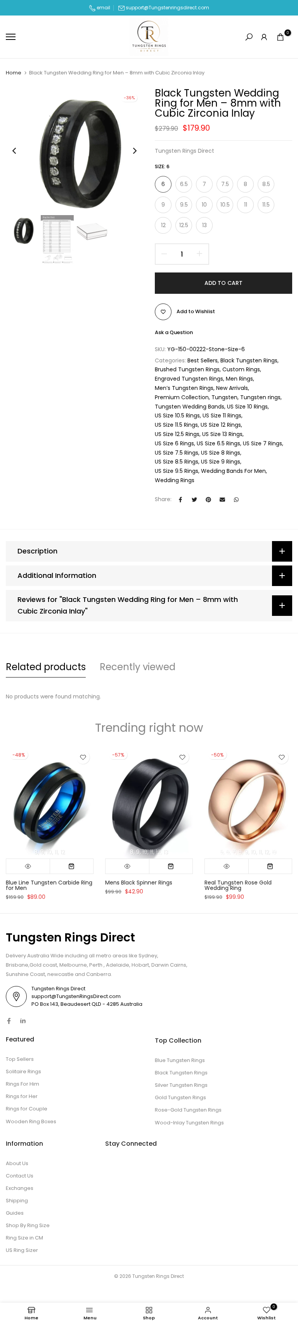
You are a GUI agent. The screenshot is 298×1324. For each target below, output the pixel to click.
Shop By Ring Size (28, 1225)
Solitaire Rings (23, 1071)
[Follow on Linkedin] (23, 1021)
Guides (15, 1213)
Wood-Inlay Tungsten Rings (189, 1122)
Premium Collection (182, 397)
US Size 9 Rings (220, 461)
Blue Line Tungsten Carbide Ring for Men (49, 884)
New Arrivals (232, 388)
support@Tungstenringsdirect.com (167, 7)
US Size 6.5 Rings (218, 443)
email (102, 7)
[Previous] (20, 150)
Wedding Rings (174, 480)
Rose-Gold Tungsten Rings (188, 1110)
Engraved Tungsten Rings (189, 379)
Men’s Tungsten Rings (184, 388)
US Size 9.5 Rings (176, 471)
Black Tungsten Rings (248, 360)
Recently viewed (137, 666)
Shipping (17, 1200)
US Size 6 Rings (174, 443)
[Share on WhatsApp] (236, 499)
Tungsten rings (260, 397)
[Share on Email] (222, 499)
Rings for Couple (26, 1108)
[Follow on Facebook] (9, 1021)
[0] (280, 37)
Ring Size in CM (24, 1237)
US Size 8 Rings (220, 453)
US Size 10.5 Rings (177, 415)
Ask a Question (174, 332)
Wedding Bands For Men (233, 471)
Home (13, 72)
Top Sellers (20, 1059)
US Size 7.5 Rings (176, 453)
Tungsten (224, 397)
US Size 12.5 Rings (177, 434)
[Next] (128, 150)
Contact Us (19, 1175)
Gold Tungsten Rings (180, 1097)
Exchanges (19, 1188)
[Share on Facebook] (180, 499)
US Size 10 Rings (247, 406)
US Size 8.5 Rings (176, 461)
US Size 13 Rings (222, 434)
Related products (46, 666)
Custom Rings (241, 369)
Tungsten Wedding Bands (189, 406)
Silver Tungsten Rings (181, 1085)
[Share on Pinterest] (208, 499)
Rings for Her (22, 1096)
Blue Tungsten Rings (180, 1060)
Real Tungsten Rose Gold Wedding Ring (238, 884)
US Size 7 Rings (262, 443)
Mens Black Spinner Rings (138, 882)
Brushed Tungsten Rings (187, 369)
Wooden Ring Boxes (31, 1121)
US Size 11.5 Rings (176, 425)
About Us (17, 1163)
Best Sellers (202, 360)
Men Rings (239, 379)
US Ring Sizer (22, 1250)
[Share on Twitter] (194, 499)
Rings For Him (22, 1084)
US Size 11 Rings (222, 415)
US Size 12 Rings (221, 425)
